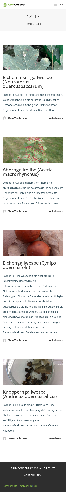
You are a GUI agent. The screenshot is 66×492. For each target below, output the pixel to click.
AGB (35, 485)
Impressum (25, 485)
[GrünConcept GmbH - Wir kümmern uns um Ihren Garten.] (15, 4)
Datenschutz (10, 485)
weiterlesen (54, 118)
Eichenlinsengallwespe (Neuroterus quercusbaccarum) (27, 81)
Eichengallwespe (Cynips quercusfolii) (29, 265)
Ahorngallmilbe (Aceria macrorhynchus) (28, 171)
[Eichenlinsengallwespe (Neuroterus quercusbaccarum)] (33, 57)
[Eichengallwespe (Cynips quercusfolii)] (33, 243)
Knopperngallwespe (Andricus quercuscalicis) (30, 394)
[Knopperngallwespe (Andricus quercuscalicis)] (33, 372)
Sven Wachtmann (18, 118)
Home (28, 23)
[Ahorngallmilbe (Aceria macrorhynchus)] (33, 150)
